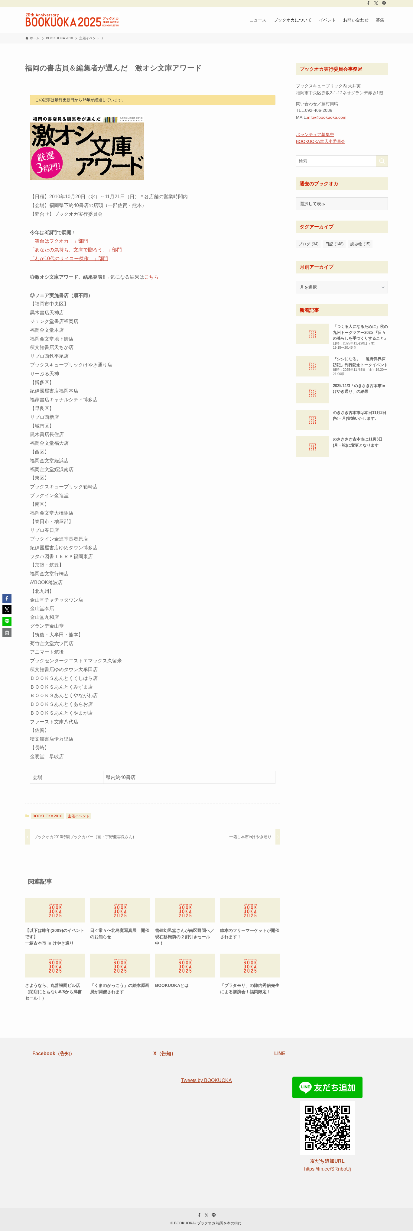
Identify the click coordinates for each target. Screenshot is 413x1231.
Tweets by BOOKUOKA (206, 1080)
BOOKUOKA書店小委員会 (320, 141)
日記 (334, 244)
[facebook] (368, 3)
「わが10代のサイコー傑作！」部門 (69, 258)
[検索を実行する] (382, 161)
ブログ (308, 244)
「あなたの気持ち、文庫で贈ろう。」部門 (76, 249)
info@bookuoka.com (326, 117)
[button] (6, 598)
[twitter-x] (376, 3)
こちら (151, 276)
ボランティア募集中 (315, 134)
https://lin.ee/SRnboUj (327, 1168)
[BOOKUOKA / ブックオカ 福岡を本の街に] (72, 19)
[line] (384, 3)
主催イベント (78, 816)
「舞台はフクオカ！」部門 (59, 241)
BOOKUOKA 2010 (47, 816)
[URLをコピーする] (6, 632)
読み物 (360, 244)
